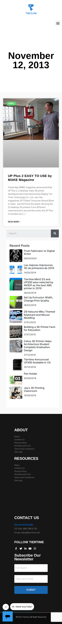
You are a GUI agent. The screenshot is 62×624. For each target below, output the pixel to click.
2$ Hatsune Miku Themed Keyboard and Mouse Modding (39, 314)
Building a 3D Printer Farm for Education (39, 328)
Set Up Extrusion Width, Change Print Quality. (38, 299)
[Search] (55, 233)
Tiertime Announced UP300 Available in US (37, 361)
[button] (57, 23)
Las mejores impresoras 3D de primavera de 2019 (39, 266)
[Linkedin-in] (25, 548)
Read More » (14, 222)
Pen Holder (30, 373)
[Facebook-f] (16, 548)
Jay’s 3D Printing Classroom (34, 389)
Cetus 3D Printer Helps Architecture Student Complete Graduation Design (38, 346)
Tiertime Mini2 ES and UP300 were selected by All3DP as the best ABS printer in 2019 (38, 284)
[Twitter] (20, 548)
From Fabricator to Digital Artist (39, 252)
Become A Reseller (23, 524)
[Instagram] (35, 548)
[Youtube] (30, 548)
